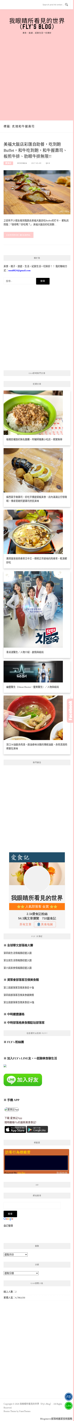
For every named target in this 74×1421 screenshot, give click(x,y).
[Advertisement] (37, 73)
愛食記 (8, 163)
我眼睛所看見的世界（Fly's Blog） (37, 23)
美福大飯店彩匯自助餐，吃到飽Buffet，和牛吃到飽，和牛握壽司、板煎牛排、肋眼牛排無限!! (35, 150)
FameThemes (25, 1411)
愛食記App (16, 1118)
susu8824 (22, 163)
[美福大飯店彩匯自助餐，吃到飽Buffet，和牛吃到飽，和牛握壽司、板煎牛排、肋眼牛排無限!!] (37, 192)
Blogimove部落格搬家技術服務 (56, 1418)
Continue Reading (18, 235)
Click (70, 711)
